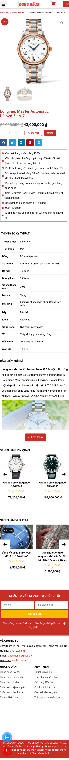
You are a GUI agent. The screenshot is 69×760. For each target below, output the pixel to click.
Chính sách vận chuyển (12, 687)
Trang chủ (4, 13)
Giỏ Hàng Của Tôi (43, 682)
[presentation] (5, 474)
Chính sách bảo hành (11, 677)
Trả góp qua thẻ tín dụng (47, 697)
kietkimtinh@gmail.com (21, 655)
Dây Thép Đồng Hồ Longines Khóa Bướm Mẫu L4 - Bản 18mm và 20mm (52, 556)
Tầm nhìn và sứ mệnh (46, 677)
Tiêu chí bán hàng (9, 697)
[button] (3, 142)
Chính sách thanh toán (12, 692)
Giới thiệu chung (43, 672)
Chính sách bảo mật (45, 687)
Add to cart (33, 133)
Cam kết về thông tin (45, 692)
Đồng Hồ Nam (18, 13)
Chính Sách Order (9, 682)
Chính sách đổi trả (10, 672)
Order (50, 133)
